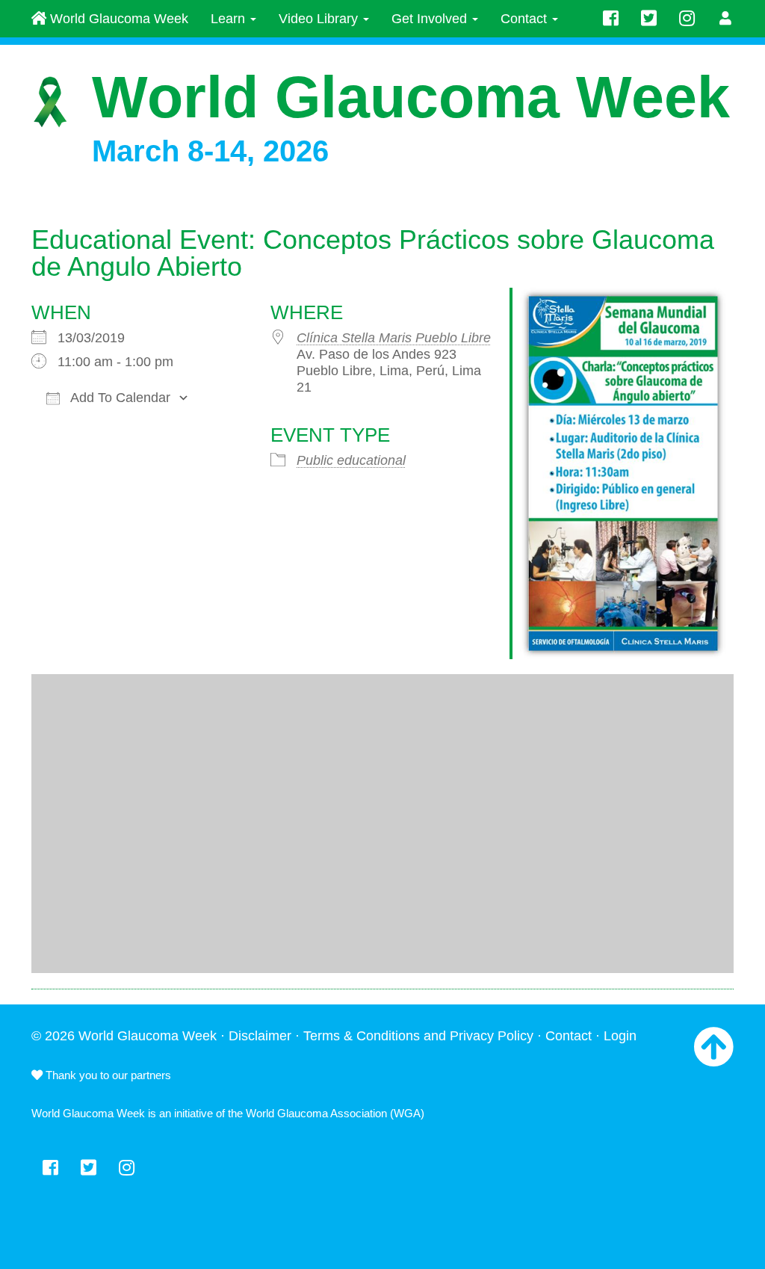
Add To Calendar (118, 397)
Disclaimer (260, 1035)
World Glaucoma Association (316, 1113)
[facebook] (611, 18)
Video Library (320, 18)
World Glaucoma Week (117, 18)
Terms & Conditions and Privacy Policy (418, 1035)
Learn (230, 18)
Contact (526, 18)
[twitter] (649, 18)
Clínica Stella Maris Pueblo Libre (394, 337)
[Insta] (687, 18)
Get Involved (431, 18)
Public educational (351, 460)
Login (620, 1035)
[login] (726, 18)
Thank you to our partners (107, 1075)
